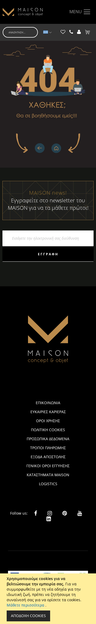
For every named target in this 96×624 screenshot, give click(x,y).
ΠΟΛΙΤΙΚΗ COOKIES (48, 429)
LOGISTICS (48, 483)
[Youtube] (79, 512)
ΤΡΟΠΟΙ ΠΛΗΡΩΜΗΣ (48, 447)
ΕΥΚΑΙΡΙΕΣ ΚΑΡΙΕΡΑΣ (48, 411)
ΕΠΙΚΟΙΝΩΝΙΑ (48, 402)
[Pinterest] (64, 513)
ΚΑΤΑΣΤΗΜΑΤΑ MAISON (48, 474)
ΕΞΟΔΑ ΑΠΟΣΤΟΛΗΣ (48, 456)
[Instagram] (49, 513)
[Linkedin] (48, 518)
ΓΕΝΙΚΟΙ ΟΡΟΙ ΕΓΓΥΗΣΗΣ (48, 465)
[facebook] (35, 513)
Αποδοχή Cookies (28, 615)
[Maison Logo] (22, 12)
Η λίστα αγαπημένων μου (63, 32)
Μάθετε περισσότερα (26, 605)
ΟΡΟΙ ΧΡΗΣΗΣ (48, 420)
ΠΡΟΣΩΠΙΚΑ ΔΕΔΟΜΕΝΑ (48, 438)
